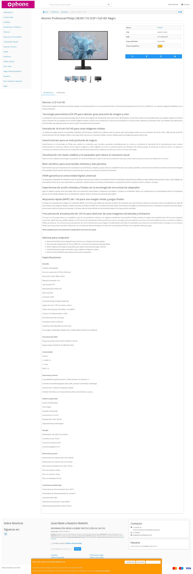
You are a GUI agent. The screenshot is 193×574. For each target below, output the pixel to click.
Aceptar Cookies (153, 562)
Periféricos (7, 57)
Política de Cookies (103, 571)
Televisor (6, 32)
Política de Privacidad (74, 543)
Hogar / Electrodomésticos (12, 71)
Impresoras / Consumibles (12, 37)
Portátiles (6, 22)
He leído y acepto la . (67, 543)
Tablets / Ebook (8, 61)
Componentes (8, 17)
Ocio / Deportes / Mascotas (12, 81)
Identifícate (174, 4)
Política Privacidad (57, 557)
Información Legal (96, 555)
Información (61, 93)
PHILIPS (160, 28)
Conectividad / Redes (10, 42)
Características (48, 93)
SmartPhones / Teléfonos (12, 27)
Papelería (6, 76)
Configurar (130, 562)
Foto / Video (7, 66)
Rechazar (140, 562)
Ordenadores (8, 12)
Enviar (77, 549)
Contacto (186, 4)
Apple (5, 86)
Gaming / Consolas (10, 47)
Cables (5, 52)
